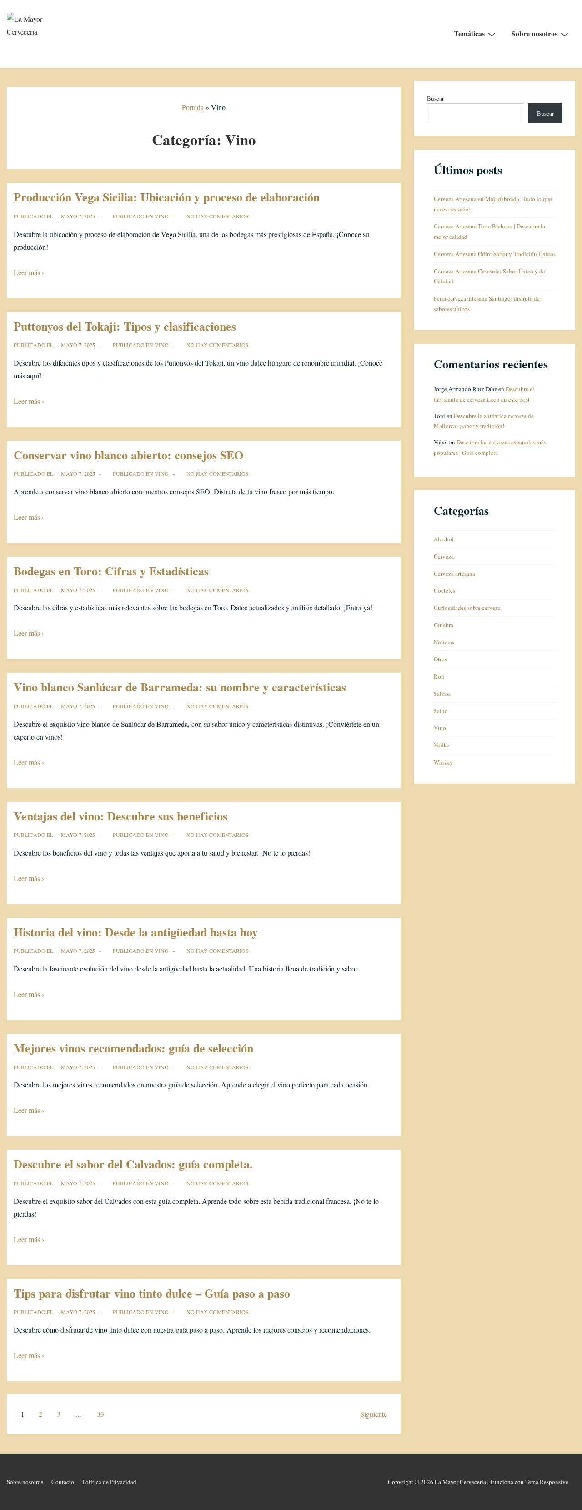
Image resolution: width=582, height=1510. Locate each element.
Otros (440, 659)
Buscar (435, 98)
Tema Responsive (546, 1482)
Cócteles (444, 590)
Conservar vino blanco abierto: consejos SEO (128, 454)
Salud (441, 711)
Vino (162, 216)
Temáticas (469, 33)
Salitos (442, 694)
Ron (439, 676)
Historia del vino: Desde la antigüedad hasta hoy (136, 932)
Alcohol (444, 539)
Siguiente (373, 1414)
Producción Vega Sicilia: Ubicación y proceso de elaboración (167, 197)
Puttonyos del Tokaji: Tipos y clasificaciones (125, 326)
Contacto (62, 1482)
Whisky (443, 762)
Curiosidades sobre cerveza (467, 608)
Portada (193, 107)
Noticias (444, 642)
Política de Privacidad (109, 1482)
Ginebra (443, 625)
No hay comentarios (217, 216)
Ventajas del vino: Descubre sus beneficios (120, 816)
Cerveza (444, 556)
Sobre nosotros (534, 33)
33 (100, 1414)
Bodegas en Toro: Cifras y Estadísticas (111, 570)
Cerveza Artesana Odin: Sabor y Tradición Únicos (495, 254)
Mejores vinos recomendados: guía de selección (133, 1048)
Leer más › (29, 272)
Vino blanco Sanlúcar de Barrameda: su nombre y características (180, 686)
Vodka (442, 745)
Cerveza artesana (454, 573)
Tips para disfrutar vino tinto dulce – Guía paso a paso (152, 1293)
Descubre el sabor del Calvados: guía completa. (133, 1164)
